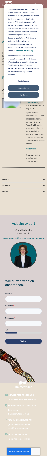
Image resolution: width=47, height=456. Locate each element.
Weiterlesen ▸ (32, 148)
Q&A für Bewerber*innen (19, 424)
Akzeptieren (24, 88)
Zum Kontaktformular (19, 438)
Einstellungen (23, 81)
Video (37, 155)
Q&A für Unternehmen (18, 428)
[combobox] (23, 299)
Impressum (13, 410)
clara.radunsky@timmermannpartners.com (24, 237)
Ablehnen (24, 95)
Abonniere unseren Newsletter (22, 399)
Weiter (23, 341)
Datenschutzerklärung (24, 51)
